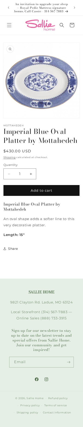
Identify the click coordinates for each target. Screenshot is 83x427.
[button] (9, 25)
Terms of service (55, 405)
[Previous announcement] (8, 8)
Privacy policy (30, 405)
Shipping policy (28, 412)
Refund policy (58, 398)
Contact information (57, 412)
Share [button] (13, 249)
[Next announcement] (74, 8)
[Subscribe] (68, 362)
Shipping (9, 157)
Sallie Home (35, 398)
